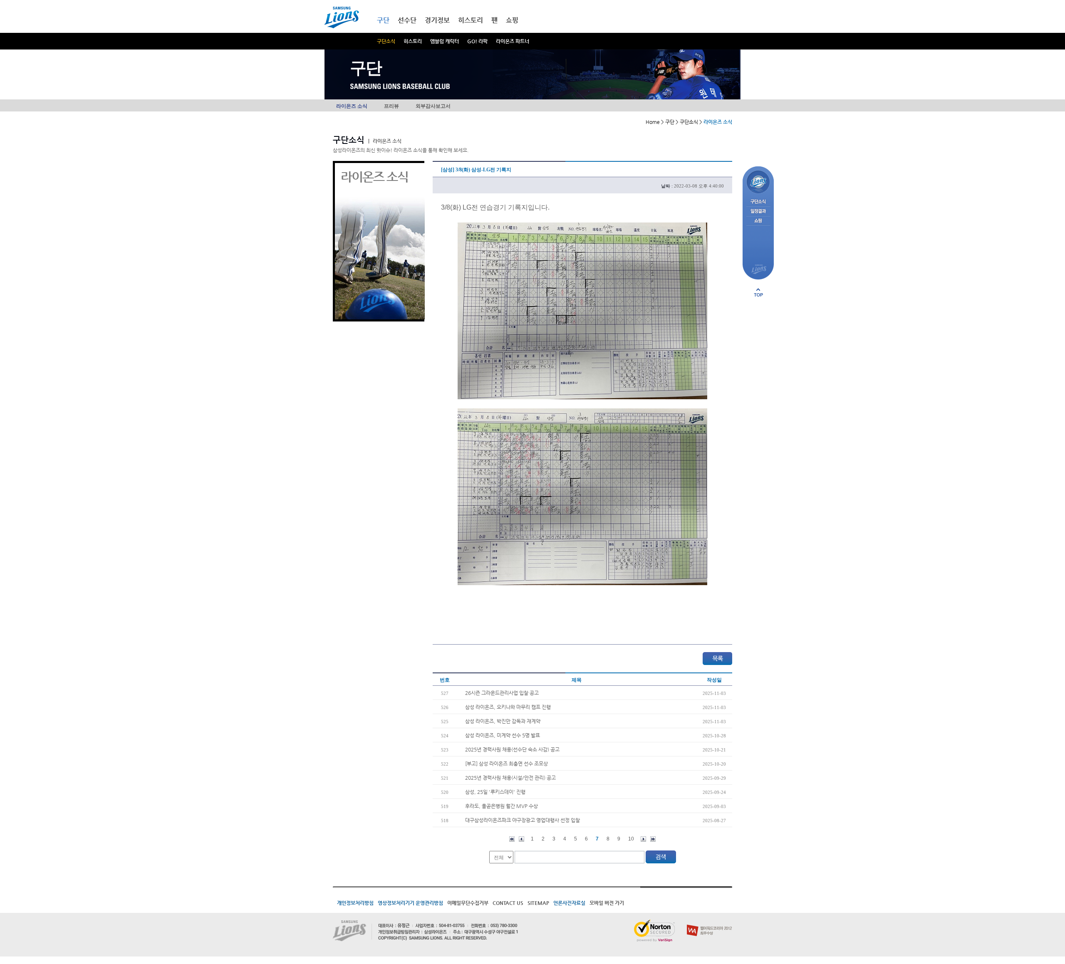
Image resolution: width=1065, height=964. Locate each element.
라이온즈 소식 (351, 106)
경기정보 (437, 20)
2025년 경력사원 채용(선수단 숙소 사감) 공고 (512, 749)
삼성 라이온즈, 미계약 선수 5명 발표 (502, 735)
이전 (521, 839)
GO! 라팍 (477, 41)
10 (631, 839)
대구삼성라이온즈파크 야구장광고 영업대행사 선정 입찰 (522, 820)
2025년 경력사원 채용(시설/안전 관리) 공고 (510, 778)
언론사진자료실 (569, 903)
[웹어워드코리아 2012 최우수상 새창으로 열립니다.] (709, 923)
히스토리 (413, 41)
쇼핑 (512, 20)
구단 (383, 20)
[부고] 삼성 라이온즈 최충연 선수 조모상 (506, 763)
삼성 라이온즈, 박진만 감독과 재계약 (502, 721)
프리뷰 (391, 106)
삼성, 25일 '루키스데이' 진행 (495, 792)
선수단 (407, 20)
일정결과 (758, 211)
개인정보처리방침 (355, 903)
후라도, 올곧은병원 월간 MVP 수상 (501, 806)
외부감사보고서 (433, 106)
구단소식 (386, 41)
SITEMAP (538, 903)
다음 (643, 839)
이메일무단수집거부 (467, 903)
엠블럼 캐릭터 (444, 41)
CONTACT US (508, 903)
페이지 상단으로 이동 (758, 292)
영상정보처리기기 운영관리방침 (410, 903)
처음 (512, 839)
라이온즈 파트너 (512, 41)
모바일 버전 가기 (606, 903)
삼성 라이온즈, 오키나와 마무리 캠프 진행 (508, 707)
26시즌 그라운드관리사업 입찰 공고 (502, 693)
